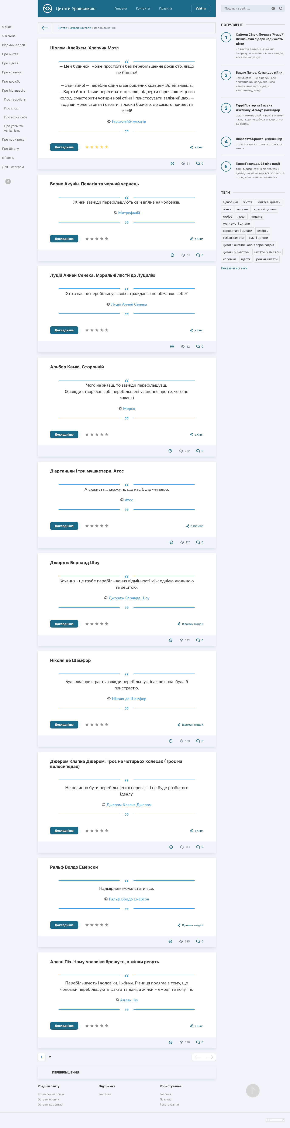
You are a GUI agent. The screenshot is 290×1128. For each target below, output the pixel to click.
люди (242, 216)
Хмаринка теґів (80, 27)
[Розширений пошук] (273, 8)
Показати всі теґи (234, 268)
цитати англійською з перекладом (248, 245)
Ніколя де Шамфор (70, 660)
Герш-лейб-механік (129, 122)
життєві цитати (269, 202)
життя (247, 202)
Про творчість (15, 99)
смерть (262, 230)
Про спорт (12, 108)
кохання (243, 209)
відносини (230, 202)
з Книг (6, 27)
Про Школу (10, 148)
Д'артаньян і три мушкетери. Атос (87, 471)
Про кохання (11, 72)
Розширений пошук (51, 1094)
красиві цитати (265, 209)
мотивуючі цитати (236, 223)
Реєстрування (169, 1104)
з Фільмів (8, 36)
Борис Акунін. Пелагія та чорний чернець (94, 183)
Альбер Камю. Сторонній (77, 366)
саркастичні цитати (237, 230)
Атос (129, 500)
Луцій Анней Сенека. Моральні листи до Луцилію (102, 275)
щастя (246, 259)
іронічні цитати (267, 259)
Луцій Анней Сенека (129, 304)
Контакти (143, 8)
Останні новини (48, 1099)
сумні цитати (258, 237)
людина (256, 216)
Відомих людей (13, 45)
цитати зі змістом (236, 252)
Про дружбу (11, 81)
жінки (227, 209)
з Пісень (8, 157)
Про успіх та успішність (13, 128)
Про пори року (13, 139)
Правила (165, 8)
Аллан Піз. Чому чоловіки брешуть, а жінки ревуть (104, 961)
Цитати (62, 27)
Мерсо (129, 409)
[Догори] (253, 1090)
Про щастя (10, 63)
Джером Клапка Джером (129, 805)
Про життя (10, 54)
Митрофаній (129, 213)
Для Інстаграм (13, 167)
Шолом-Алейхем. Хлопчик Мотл (84, 47)
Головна (121, 8)
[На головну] (45, 27)
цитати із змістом (267, 252)
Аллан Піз (129, 1000)
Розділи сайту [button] (48, 1086)
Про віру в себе (15, 117)
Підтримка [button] (107, 1086)
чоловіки (229, 259)
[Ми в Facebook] (8, 181)
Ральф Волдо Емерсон (74, 867)
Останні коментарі (50, 1104)
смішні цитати (233, 237)
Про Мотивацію (13, 90)
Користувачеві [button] (171, 1086)
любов (227, 216)
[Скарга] (173, 163)
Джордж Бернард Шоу (75, 562)
